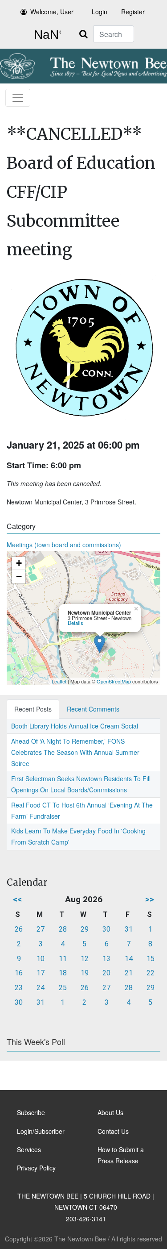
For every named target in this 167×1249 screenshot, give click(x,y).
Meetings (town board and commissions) (64, 544)
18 (63, 973)
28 (63, 929)
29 (85, 929)
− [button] (19, 576)
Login (99, 11)
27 (41, 929)
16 (19, 973)
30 (106, 929)
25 (63, 987)
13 (106, 958)
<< (17, 899)
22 (151, 973)
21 (129, 973)
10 (41, 958)
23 (19, 987)
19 (85, 973)
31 (129, 929)
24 (41, 987)
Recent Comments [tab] (93, 708)
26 (19, 929)
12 (85, 958)
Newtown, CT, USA (45, 35)
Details (75, 622)
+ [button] (19, 563)
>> (149, 899)
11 (63, 958)
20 (106, 973)
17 (41, 973)
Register (133, 11)
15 (151, 958)
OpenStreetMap (114, 681)
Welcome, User (51, 11)
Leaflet (59, 681)
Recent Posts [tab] (33, 708)
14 (129, 958)
